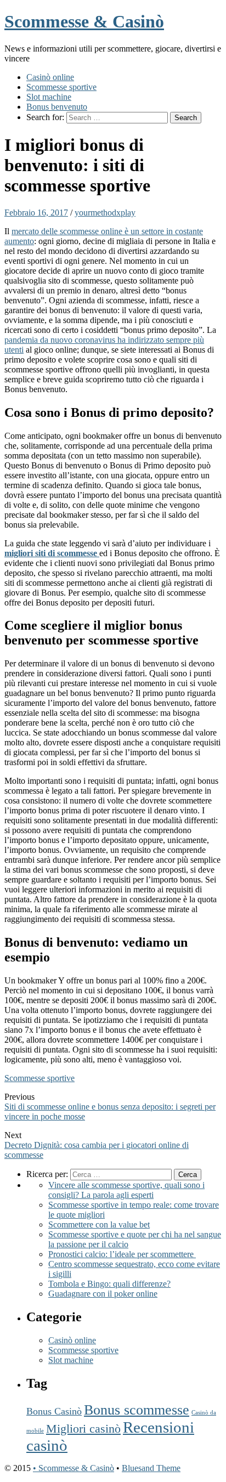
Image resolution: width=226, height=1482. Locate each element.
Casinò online (50, 77)
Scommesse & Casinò (84, 21)
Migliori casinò (83, 1428)
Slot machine (48, 96)
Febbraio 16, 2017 (36, 212)
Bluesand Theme (151, 1468)
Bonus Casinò (54, 1411)
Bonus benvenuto (56, 106)
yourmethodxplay (105, 212)
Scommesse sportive (61, 87)
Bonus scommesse (136, 1410)
